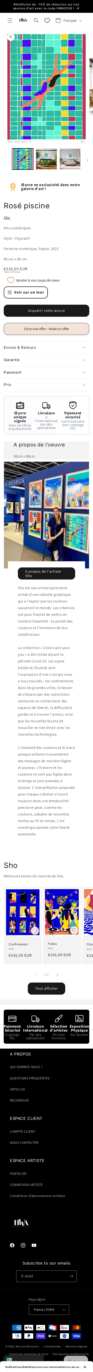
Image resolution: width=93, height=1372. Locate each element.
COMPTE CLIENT (22, 1131)
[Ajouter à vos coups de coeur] (35, 931)
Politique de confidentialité (71, 1354)
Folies (52, 943)
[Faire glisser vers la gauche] (5, 160)
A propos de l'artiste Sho (43, 573)
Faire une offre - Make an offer (48, 330)
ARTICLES (17, 1089)
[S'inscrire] (71, 1276)
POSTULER (18, 1173)
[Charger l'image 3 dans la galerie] (70, 158)
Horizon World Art (27, 1346)
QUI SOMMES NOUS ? (26, 1067)
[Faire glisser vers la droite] (87, 160)
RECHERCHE (19, 1100)
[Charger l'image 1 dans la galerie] (22, 158)
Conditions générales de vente (28, 1354)
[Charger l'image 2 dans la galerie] (46, 158)
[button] (9, 20)
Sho (7, 217)
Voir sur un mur (29, 292)
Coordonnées (52, 1346)
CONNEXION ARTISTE (26, 1184)
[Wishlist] (47, 20)
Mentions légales (76, 1346)
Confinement (18, 944)
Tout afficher (46, 988)
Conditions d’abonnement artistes (37, 1196)
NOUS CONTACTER (24, 1142)
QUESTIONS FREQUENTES (30, 1078)
